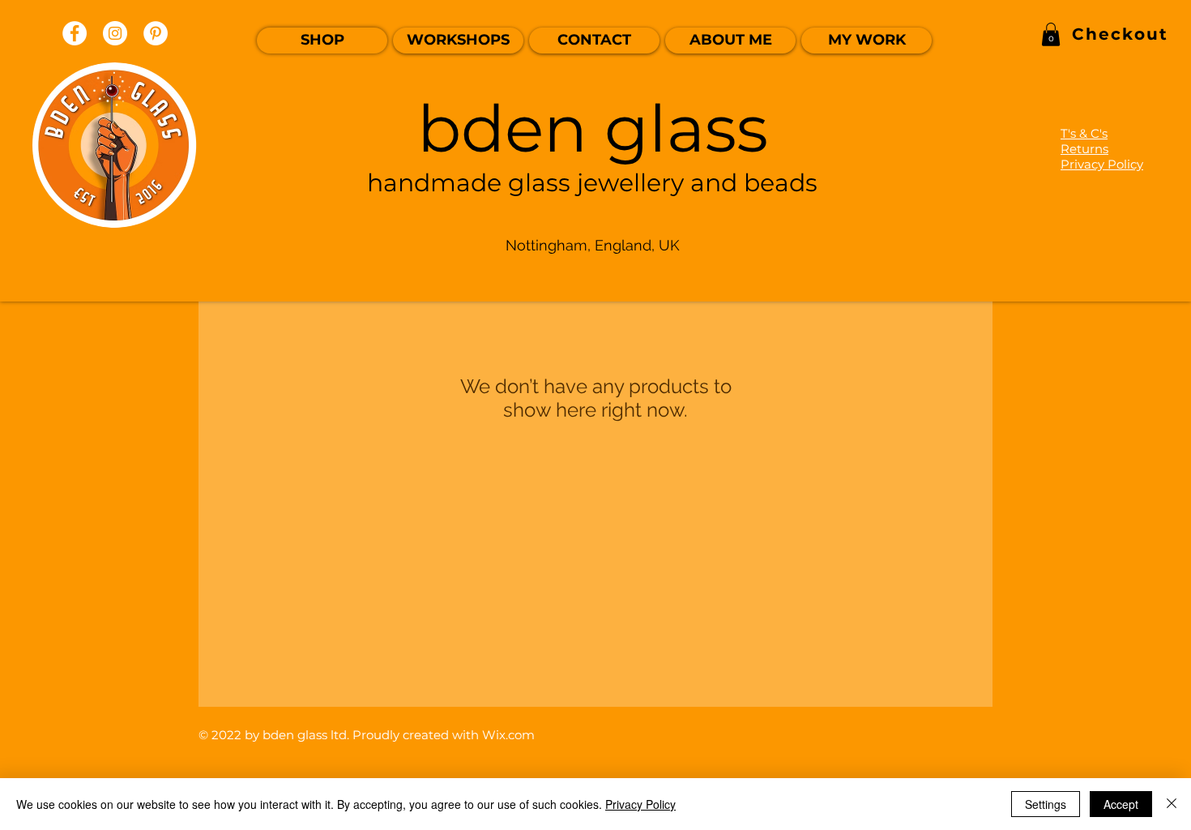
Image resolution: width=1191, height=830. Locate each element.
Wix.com (508, 734)
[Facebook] (74, 33)
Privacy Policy (640, 804)
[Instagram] (115, 33)
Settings (1045, 804)
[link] (1051, 34)
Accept (1120, 804)
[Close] (1171, 804)
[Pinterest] (155, 33)
